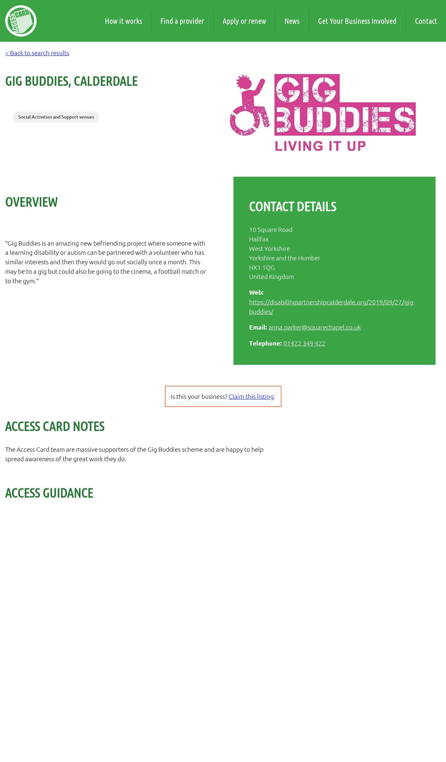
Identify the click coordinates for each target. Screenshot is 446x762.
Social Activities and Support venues (56, 117)
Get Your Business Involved (357, 20)
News (291, 20)
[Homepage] (21, 21)
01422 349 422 (304, 343)
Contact (426, 20)
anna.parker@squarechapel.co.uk (315, 327)
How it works (123, 20)
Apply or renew (244, 20)
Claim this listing (251, 396)
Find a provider (182, 20)
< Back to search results (37, 53)
